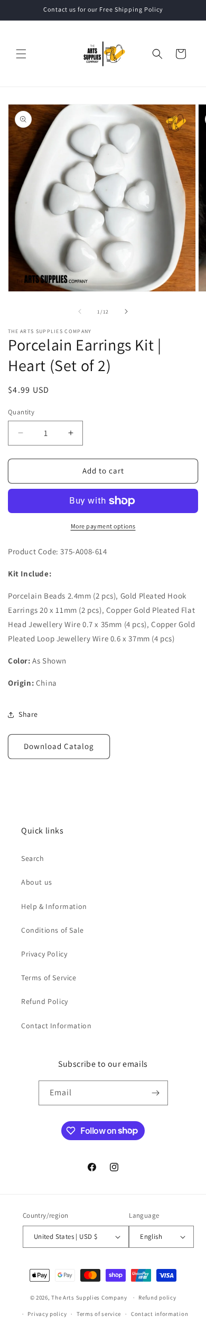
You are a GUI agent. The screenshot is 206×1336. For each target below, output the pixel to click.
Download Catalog (59, 746)
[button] (21, 53)
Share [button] (28, 714)
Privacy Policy (44, 954)
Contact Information (56, 1025)
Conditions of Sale (52, 930)
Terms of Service (49, 977)
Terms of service (99, 1314)
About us (36, 882)
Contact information (159, 1314)
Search (32, 858)
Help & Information (54, 906)
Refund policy (157, 1297)
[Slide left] (79, 311)
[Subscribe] (155, 1093)
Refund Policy (44, 1001)
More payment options (103, 526)
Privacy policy (47, 1314)
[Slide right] (126, 311)
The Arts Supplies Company (89, 1297)
